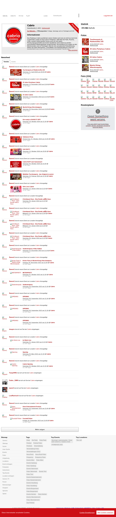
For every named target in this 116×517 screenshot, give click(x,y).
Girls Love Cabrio (28, 186)
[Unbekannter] (83, 81)
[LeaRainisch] (4, 397)
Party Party (43, 440)
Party (28, 440)
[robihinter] (95, 86)
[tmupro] (4, 330)
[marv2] (4, 389)
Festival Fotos (37, 443)
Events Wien (30, 460)
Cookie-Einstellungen (87, 512)
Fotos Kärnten (42, 494)
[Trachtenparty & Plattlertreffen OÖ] (16, 72)
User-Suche (6, 449)
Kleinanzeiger (6, 485)
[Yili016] (83, 92)
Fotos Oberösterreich (33, 500)
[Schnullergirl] (112, 81)
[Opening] (16, 352)
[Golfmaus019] (106, 98)
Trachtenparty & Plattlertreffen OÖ (34, 70)
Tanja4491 (13, 373)
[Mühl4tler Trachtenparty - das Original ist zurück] (16, 176)
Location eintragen (8, 476)
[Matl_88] (112, 92)
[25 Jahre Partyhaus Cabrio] (16, 85)
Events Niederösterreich (34, 477)
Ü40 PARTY (26, 149)
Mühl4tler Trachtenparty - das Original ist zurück (38, 174)
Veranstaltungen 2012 (33, 451)
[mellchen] (89, 92)
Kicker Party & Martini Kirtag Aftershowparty (37, 260)
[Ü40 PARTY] (16, 152)
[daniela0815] (83, 98)
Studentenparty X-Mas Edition (32, 249)
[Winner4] (106, 81)
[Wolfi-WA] (89, 81)
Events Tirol (42, 471)
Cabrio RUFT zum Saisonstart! (32, 162)
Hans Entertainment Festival (32, 406)
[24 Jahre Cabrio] (16, 97)
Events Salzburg (32, 463)
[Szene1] (4, 68)
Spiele (4, 493)
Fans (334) (86, 76)
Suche (4, 446)
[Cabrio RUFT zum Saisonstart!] (16, 164)
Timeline (6, 62)
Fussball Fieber (28, 418)
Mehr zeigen (40, 429)
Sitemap (5, 443)
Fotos (21, 15)
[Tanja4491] (4, 374)
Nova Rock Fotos (40, 454)
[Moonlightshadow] (100, 98)
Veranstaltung (38, 446)
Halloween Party (28, 137)
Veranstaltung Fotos (33, 449)
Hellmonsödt (46, 28)
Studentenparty (28, 284)
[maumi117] (83, 86)
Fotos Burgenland (32, 491)
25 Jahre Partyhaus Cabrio (31, 82)
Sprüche (5, 491)
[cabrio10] (100, 92)
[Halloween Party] (16, 139)
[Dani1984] (89, 86)
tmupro (12, 329)
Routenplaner (87, 105)
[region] (58, 512)
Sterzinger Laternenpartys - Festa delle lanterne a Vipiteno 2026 (62, 441)
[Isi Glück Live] (16, 340)
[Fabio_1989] (4, 382)
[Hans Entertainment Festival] (16, 408)
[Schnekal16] (106, 92)
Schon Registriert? (94, 15)
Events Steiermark (32, 468)
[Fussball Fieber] (16, 419)
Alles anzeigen (72, 50)
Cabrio (37, 67)
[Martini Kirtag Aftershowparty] (16, 109)
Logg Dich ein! (108, 15)
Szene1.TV (5, 479)
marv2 (11, 388)
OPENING (26, 296)
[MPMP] (95, 92)
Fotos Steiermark (32, 471)
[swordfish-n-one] (112, 98)
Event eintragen (7, 464)
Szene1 (12, 67)
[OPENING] (16, 297)
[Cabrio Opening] (16, 364)
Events (13, 15)
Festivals (29, 446)
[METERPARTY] (16, 273)
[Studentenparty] (16, 285)
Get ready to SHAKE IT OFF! (32, 119)
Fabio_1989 (13, 380)
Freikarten (5, 467)
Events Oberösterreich (33, 497)
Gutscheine (6, 470)
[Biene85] (95, 98)
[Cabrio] (13, 35)
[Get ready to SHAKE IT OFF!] (16, 124)
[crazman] (95, 81)
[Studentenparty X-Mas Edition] (16, 249)
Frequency (30, 457)
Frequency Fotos (40, 457)
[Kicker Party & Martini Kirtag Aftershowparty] (16, 262)
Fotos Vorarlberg (32, 486)
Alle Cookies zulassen (105, 512)
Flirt (28, 15)
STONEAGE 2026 (57, 444)
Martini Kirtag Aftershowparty (32, 107)
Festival (29, 443)
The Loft (78, 440)
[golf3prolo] (100, 86)
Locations (36, 15)
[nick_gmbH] (89, 98)
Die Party (34, 440)
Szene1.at (14, 6)
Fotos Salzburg (31, 466)
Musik (46, 15)
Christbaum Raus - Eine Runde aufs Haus (37, 199)
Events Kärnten (31, 494)
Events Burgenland (32, 488)
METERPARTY (27, 273)
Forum (4, 482)
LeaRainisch (14, 396)
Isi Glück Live (27, 340)
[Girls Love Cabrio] (16, 189)
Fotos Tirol (30, 474)
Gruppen (5, 488)
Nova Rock (30, 454)
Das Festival (30, 503)
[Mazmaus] (112, 86)
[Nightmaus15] (106, 86)
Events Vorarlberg (32, 483)
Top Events (5, 473)
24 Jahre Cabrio (28, 95)
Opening (25, 352)
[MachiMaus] (100, 81)
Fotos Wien (39, 460)
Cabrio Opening (28, 364)
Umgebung (5, 458)
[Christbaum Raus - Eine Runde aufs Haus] (16, 201)
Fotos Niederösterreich (34, 480)
